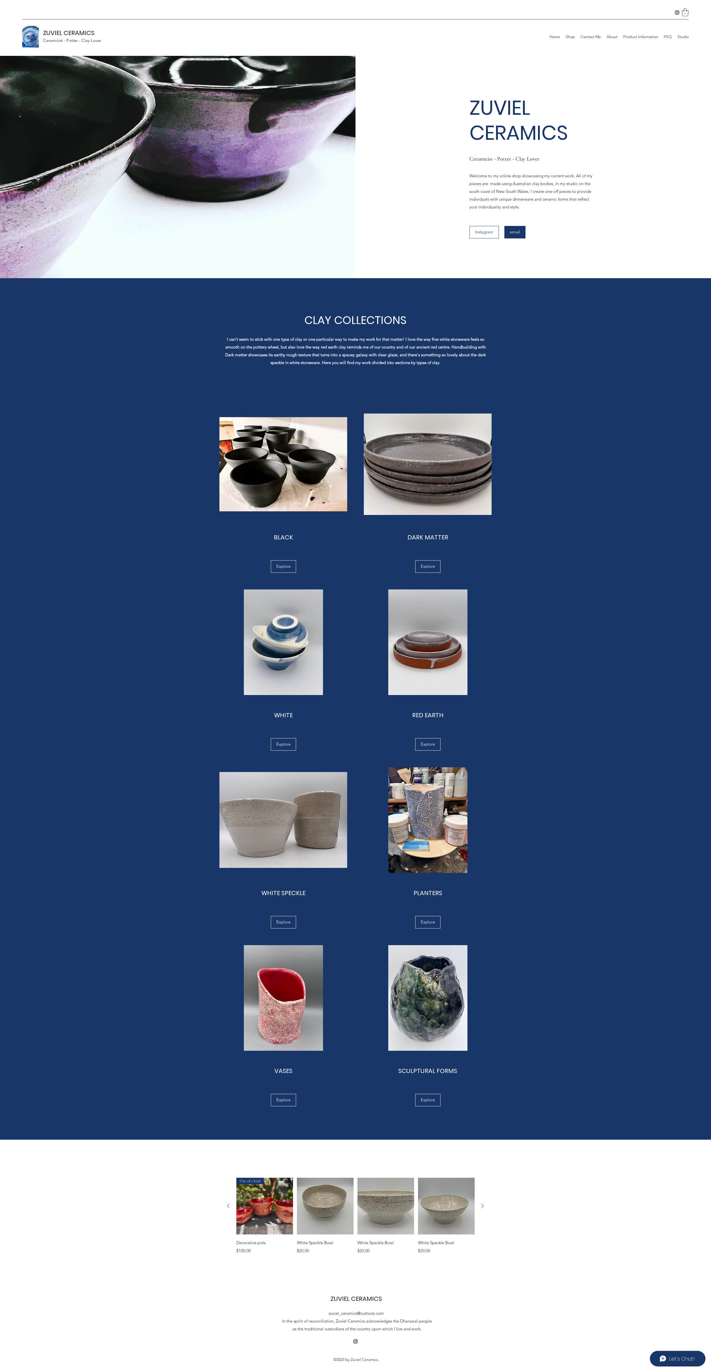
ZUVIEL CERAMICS (68, 33)
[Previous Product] (228, 1205)
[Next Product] (482, 1205)
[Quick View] (325, 1206)
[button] (685, 12)
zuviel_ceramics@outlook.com (356, 1313)
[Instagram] (677, 12)
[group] (355, 1219)
